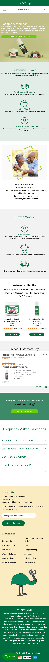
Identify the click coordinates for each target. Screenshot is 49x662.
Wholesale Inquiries (10, 554)
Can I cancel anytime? (14, 457)
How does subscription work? (18, 440)
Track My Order (9, 545)
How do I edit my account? (16, 465)
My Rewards (29, 562)
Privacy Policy (30, 558)
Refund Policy (8, 550)
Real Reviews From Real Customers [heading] (18, 355)
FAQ (26, 545)
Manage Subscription (19, 37)
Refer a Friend (8, 558)
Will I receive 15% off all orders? (20, 448)
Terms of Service (9, 562)
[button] (44, 355)
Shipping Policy (30, 550)
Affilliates (28, 554)
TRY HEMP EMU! (24, 411)
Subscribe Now (13, 523)
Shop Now (12, 334)
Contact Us (7, 541)
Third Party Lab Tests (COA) (33, 539)
